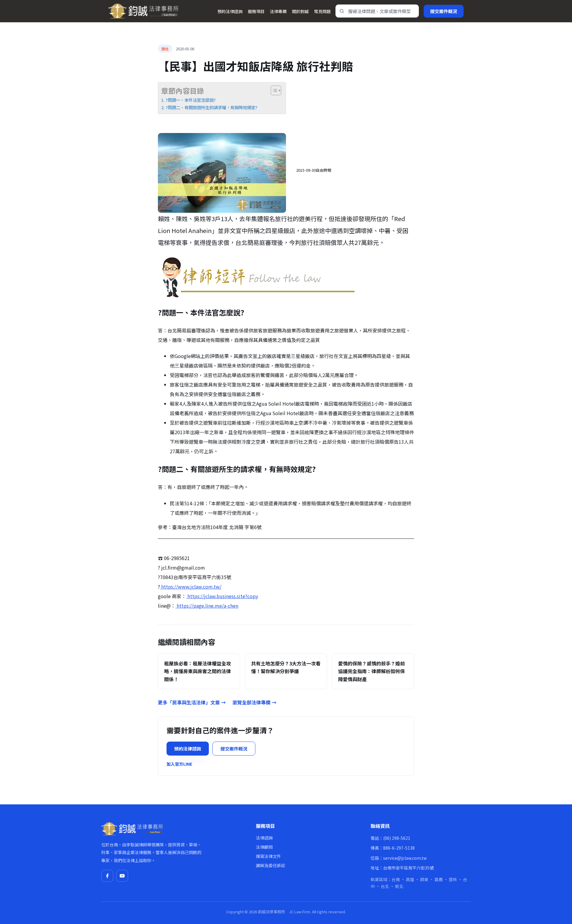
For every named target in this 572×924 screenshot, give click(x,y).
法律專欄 (278, 11)
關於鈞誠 (300, 11)
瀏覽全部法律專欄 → (254, 702)
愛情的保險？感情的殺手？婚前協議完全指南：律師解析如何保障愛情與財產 (371, 671)
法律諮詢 (264, 838)
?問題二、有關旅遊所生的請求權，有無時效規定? (211, 107)
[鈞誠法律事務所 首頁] (143, 11)
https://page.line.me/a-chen (206, 605)
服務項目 (256, 11)
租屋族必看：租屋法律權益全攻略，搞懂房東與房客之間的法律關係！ (197, 671)
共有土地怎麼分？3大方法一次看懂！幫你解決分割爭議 (286, 667)
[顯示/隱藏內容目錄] (273, 90)
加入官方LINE (179, 764)
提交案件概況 (443, 11)
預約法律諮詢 (230, 11)
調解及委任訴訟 (270, 865)
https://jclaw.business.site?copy (222, 596)
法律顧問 (264, 847)
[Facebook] (107, 876)
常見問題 (322, 11)
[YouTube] (122, 876)
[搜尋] (341, 11)
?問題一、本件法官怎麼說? (191, 100)
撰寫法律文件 (268, 856)
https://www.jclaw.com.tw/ (190, 586)
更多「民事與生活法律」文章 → (192, 702)
